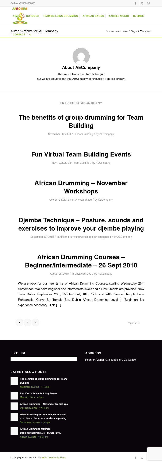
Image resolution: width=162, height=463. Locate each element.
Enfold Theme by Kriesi (53, 457)
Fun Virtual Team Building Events (81, 153)
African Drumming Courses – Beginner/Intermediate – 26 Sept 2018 (81, 260)
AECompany (106, 134)
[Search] (30, 34)
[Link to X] (142, 3)
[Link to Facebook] (135, 3)
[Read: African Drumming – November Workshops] (14, 406)
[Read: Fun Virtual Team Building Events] (14, 396)
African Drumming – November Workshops (81, 186)
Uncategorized (83, 199)
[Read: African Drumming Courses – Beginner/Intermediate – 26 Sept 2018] (14, 431)
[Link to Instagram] (148, 3)
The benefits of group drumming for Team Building (81, 121)
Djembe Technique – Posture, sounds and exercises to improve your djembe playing (81, 223)
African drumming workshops (76, 236)
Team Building (85, 134)
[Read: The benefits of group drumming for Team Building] (14, 381)
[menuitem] (17, 16)
